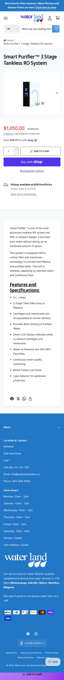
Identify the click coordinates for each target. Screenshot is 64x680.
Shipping (8, 133)
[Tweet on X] (18, 399)
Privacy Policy (51, 653)
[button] (6, 18)
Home (10, 40)
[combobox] (40, 28)
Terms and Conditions (30, 653)
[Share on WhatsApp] (24, 399)
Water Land (20, 665)
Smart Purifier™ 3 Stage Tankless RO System (28, 43)
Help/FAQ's (11, 653)
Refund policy (43, 657)
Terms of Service (25, 657)
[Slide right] (57, 93)
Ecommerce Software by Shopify (42, 665)
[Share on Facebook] (12, 399)
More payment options (32, 170)
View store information (23, 194)
